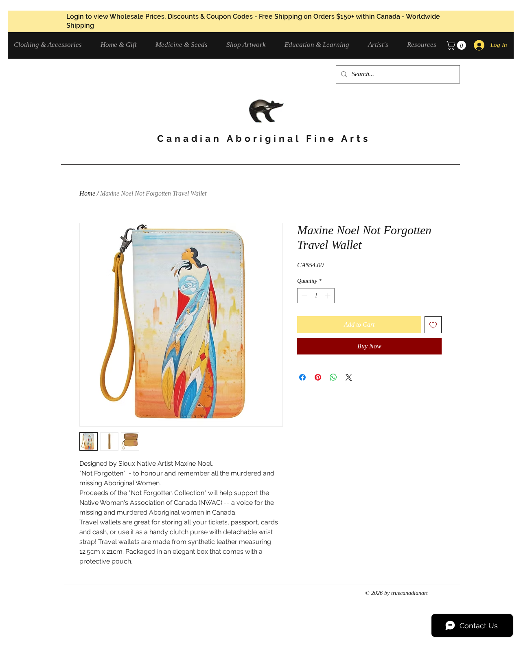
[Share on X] (349, 377)
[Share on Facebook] (302, 377)
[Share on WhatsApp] (333, 377)
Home (87, 193)
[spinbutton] (316, 295)
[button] (51, 45)
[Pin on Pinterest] (318, 377)
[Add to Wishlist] (433, 324)
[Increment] (328, 295)
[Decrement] (303, 295)
